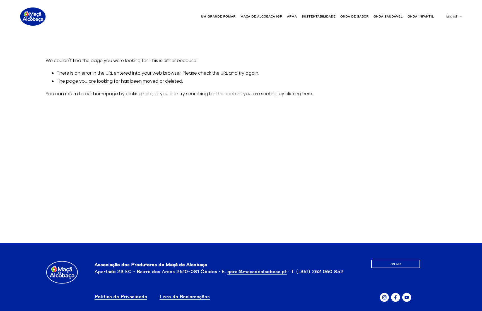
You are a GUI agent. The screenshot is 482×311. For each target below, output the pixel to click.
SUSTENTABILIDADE (319, 16)
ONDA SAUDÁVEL (388, 16)
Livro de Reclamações (185, 296)
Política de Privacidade (121, 296)
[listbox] (450, 16)
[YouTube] (406, 297)
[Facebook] (395, 297)
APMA (292, 16)
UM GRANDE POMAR (218, 16)
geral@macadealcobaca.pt (257, 271)
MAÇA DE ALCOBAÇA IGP (261, 16)
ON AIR (396, 264)
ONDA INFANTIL (421, 16)
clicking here (139, 93)
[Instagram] (384, 297)
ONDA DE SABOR (354, 16)
